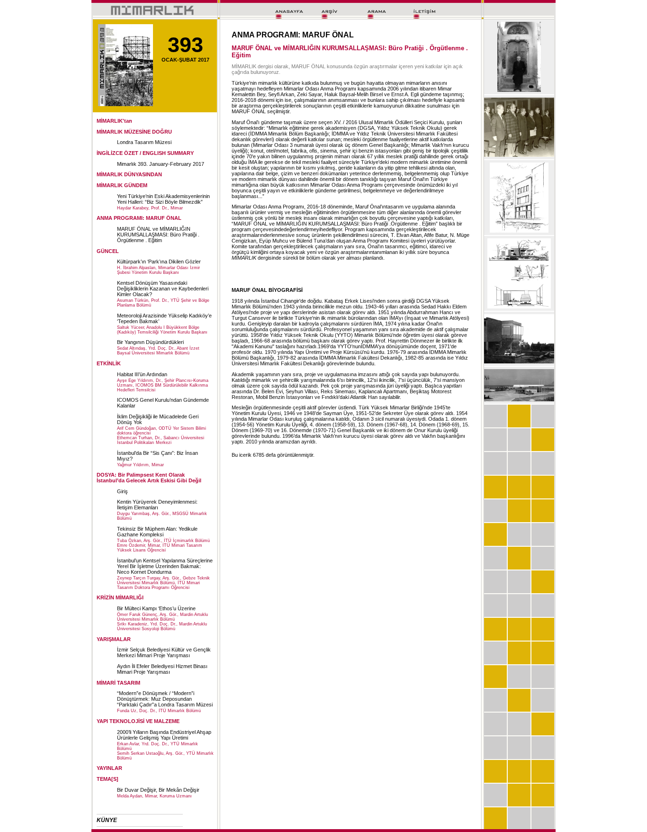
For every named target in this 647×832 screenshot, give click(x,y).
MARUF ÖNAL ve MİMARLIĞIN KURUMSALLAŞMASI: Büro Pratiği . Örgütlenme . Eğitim (158, 234)
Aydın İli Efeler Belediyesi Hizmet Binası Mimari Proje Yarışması (162, 669)
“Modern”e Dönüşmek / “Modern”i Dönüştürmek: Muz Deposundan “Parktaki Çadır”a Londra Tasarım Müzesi (165, 698)
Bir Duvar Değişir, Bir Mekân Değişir (158, 790)
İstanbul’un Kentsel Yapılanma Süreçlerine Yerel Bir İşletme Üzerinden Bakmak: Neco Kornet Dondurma (165, 566)
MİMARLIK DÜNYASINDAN (129, 174)
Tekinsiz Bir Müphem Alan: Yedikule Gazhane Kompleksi (157, 531)
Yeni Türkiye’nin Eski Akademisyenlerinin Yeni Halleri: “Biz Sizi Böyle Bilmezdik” (163, 199)
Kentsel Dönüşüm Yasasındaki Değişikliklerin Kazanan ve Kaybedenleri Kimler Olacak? (162, 288)
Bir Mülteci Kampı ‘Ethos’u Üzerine (156, 608)
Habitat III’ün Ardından (142, 374)
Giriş (122, 491)
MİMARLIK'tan (114, 121)
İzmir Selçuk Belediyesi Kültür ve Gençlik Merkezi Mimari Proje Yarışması (164, 652)
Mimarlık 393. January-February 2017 (160, 164)
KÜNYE (107, 820)
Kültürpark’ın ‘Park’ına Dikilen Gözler (159, 261)
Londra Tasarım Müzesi (144, 142)
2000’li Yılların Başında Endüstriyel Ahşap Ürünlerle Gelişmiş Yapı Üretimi (164, 735)
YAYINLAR (109, 768)
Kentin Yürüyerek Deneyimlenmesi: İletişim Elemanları (157, 504)
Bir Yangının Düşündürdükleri (150, 342)
